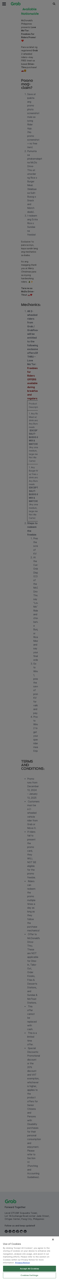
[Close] (53, 1239)
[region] (29, 1257)
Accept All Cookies (29, 1268)
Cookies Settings (29, 1275)
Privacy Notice (22, 1262)
